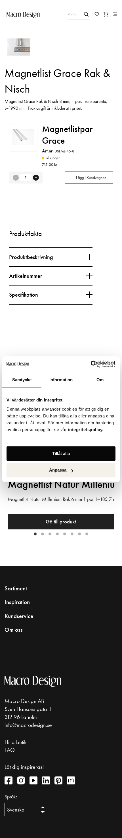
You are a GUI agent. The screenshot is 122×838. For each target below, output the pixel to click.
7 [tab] (79, 534)
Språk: (11, 797)
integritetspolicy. (86, 429)
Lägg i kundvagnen (91, 177)
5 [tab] (64, 534)
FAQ (10, 750)
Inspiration (17, 602)
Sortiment (16, 588)
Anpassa (57, 470)
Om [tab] (100, 379)
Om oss (14, 629)
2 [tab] (42, 534)
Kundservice (19, 616)
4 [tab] (57, 534)
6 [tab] (72, 534)
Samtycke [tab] (22, 379)
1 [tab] (35, 534)
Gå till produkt (61, 521)
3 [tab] (50, 534)
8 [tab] (86, 534)
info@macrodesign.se (28, 725)
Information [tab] (61, 379)
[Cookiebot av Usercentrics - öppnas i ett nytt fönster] (90, 364)
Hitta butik (15, 742)
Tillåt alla (61, 453)
